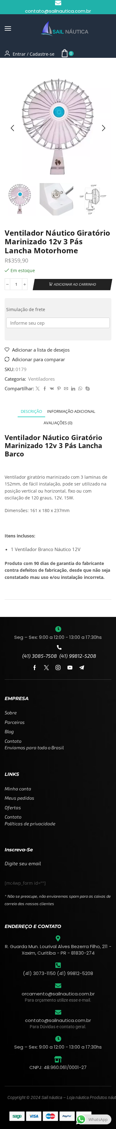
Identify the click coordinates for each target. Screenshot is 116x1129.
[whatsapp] (80, 388)
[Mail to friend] (66, 388)
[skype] (87, 388)
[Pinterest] (58, 388)
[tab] (31, 411)
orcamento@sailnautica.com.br (58, 993)
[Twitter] (37, 388)
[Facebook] (44, 388)
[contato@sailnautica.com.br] (58, 1012)
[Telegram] (81, 667)
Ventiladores (35, 65)
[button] (8, 28)
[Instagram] (58, 667)
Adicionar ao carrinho (75, 284)
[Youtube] (69, 667)
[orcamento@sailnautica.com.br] (58, 986)
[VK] (51, 388)
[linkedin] (73, 388)
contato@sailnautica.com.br (58, 1020)
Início (10, 65)
